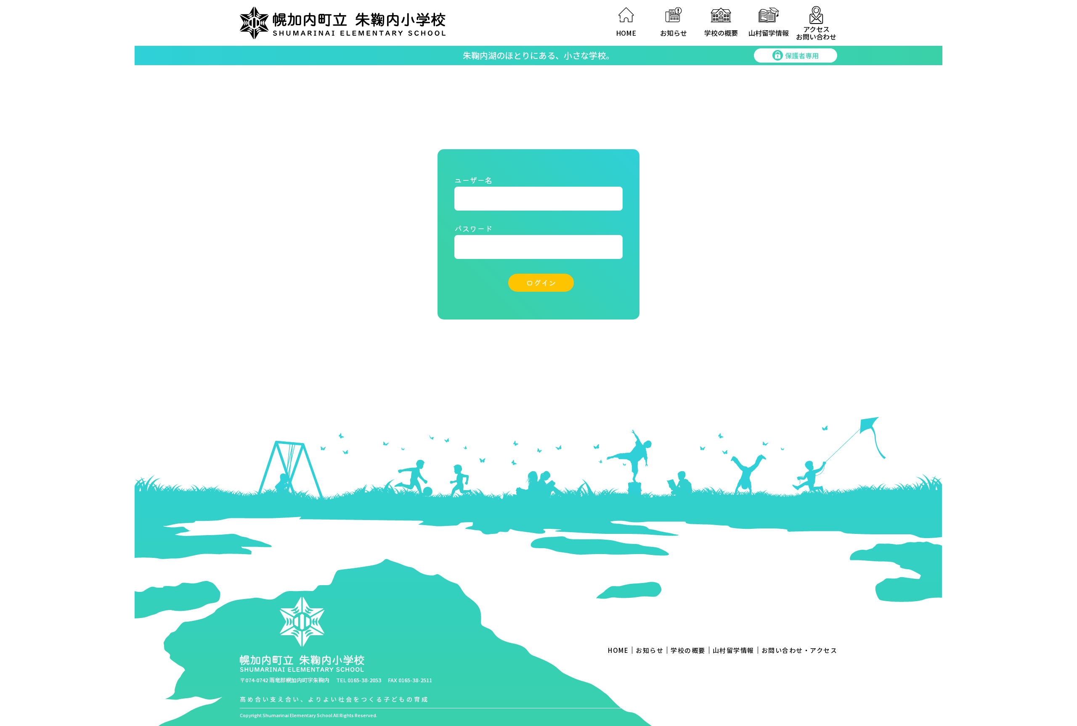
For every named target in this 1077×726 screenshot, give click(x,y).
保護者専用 (802, 55)
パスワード (473, 228)
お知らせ (673, 33)
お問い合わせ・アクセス (799, 650)
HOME (626, 33)
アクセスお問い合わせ (816, 32)
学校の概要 (721, 33)
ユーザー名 (473, 179)
